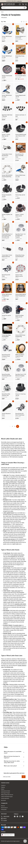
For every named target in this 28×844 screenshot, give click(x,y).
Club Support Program (5, 792)
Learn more (19, 1)
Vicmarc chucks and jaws (9, 539)
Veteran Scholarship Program (7, 796)
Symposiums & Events (5, 790)
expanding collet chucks (20, 604)
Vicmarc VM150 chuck (15, 496)
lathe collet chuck (16, 591)
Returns (2, 789)
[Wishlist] (19, 4)
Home (2, 11)
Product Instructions (5, 798)
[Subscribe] (23, 776)
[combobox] (14, 7)
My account (3, 800)
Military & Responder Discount (7, 794)
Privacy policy (3, 809)
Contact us (3, 785)
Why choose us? (4, 807)
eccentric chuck (18, 625)
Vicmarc (15, 450)
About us (3, 805)
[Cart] (23, 4)
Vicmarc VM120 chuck (20, 488)
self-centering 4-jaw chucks (17, 554)
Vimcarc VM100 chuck (11, 481)
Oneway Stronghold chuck (10, 490)
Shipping (3, 787)
